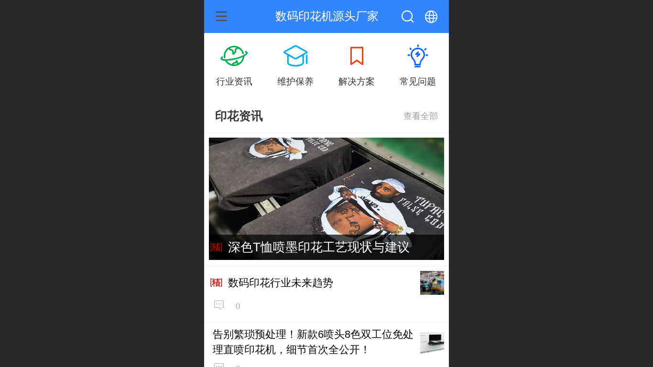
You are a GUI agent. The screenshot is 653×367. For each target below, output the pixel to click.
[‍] (420, 116)
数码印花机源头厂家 (327, 16)
